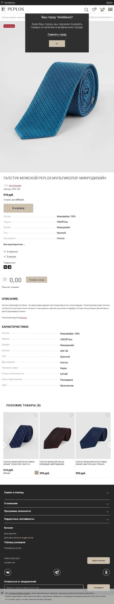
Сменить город (57, 34)
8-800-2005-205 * (12, 558)
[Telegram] (9, 267)
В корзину (18, 208)
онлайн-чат (9, 562)
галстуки (23, 318)
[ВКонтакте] (5, 267)
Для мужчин (10, 533)
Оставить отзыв (36, 279)
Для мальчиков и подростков (18, 537)
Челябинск (9, 2)
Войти (110, 2)
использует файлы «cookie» (19, 593)
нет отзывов (15, 185)
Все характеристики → (14, 244)
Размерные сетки (12, 548)
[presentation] (5, 445)
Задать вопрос (98, 560)
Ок (57, 43)
